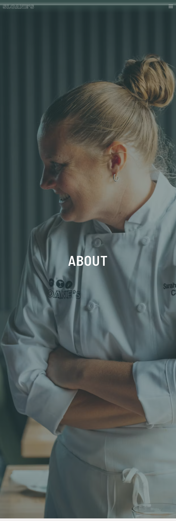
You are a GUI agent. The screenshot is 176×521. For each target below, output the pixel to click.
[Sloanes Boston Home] (18, 6)
